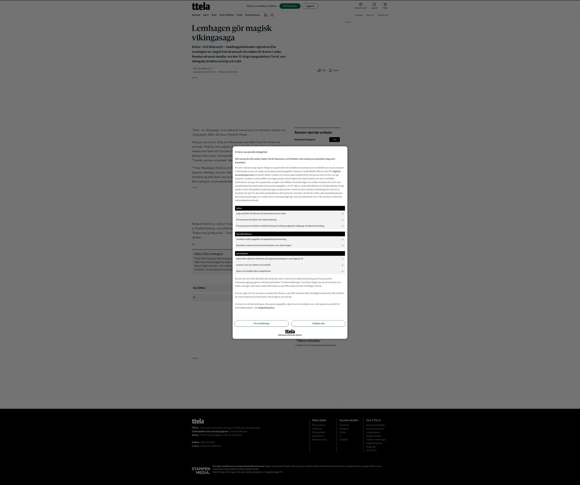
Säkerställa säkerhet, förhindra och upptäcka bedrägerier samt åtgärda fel (269, 258)
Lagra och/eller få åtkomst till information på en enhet (261, 213)
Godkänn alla (318, 323)
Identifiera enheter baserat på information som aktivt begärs (264, 245)
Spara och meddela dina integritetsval (253, 271)
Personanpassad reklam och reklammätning (256, 219)
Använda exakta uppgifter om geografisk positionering (261, 239)
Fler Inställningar (262, 323)
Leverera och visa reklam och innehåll (253, 265)
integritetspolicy (266, 307)
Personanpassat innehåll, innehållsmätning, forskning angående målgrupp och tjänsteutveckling (280, 226)
